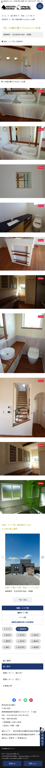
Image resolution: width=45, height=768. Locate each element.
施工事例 (6, 666)
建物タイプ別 (22, 612)
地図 (34, 712)
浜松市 (22, 641)
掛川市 (22, 635)
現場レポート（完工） (12, 679)
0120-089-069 (12, 715)
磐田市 (8, 641)
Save (41, 49)
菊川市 (8, 635)
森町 (7, 647)
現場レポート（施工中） (13, 673)
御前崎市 (23, 629)
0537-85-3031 (23, 715)
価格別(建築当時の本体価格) (23, 622)
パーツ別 (22, 617)
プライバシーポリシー (24, 756)
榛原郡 (36, 647)
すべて (8, 629)
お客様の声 (7, 685)
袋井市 (36, 635)
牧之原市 (21, 647)
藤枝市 (36, 641)
